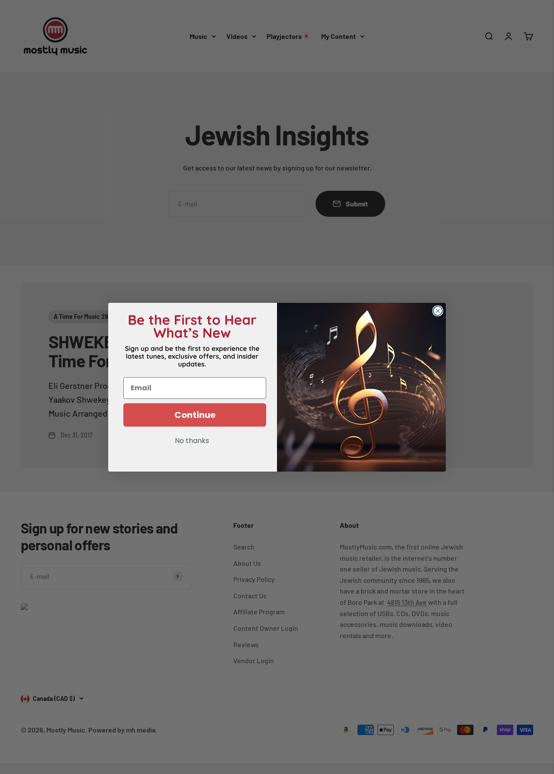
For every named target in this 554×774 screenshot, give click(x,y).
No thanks (192, 441)
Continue (195, 415)
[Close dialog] (437, 310)
